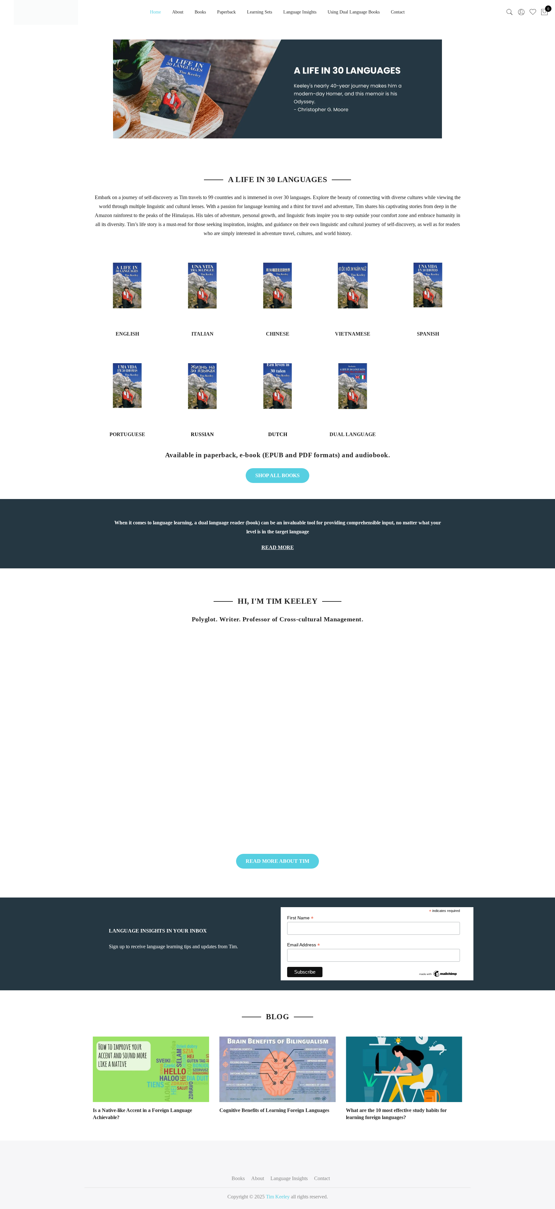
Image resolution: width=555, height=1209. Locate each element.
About (177, 12)
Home (155, 12)
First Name (300, 918)
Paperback (226, 12)
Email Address (303, 945)
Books (200, 12)
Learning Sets (259, 12)
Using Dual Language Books (354, 12)
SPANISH (428, 334)
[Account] (521, 12)
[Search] (509, 12)
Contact (398, 12)
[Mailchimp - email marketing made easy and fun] (438, 973)
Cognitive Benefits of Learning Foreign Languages (274, 1110)
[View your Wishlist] (533, 12)
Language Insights (299, 12)
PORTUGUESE (127, 434)
